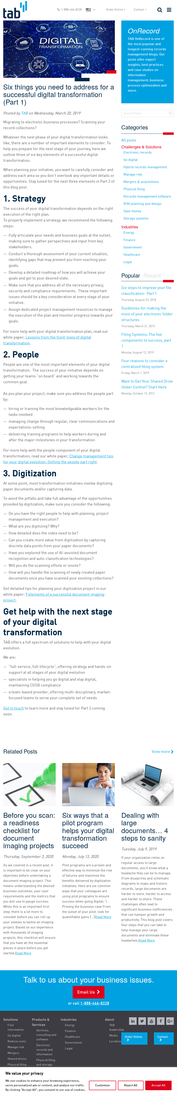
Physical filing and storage (45, 1062)
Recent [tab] (152, 275)
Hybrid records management (145, 167)
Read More (23, 953)
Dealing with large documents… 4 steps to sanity (144, 826)
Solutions (10, 1020)
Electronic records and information (44, 1050)
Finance (129, 240)
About (109, 1020)
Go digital (130, 160)
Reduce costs (17, 1041)
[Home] (22, 9)
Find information (16, 1027)
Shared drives (17, 1058)
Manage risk (132, 174)
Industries (69, 1020)
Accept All (158, 1085)
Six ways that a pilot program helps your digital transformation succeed (88, 830)
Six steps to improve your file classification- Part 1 (146, 293)
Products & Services (41, 1022)
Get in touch (13, 708)
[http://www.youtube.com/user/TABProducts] (151, 1021)
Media (113, 1035)
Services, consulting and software (46, 1035)
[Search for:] (147, 113)
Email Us (86, 992)
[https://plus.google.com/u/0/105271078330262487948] (170, 1021)
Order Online (114, 9)
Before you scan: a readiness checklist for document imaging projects (29, 830)
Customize (102, 1085)
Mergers (13, 1053)
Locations (116, 1041)
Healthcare (131, 255)
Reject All (130, 1085)
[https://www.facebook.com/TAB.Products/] (160, 1021)
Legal (127, 262)
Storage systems (136, 218)
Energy (128, 233)
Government (132, 247)
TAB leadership (116, 1027)
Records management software (147, 196)
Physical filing (134, 189)
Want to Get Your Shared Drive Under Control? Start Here (147, 387)
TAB (24, 113)
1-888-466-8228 (71, 9)
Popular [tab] (130, 275)
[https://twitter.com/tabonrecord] (142, 1021)
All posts (128, 140)
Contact (139, 9)
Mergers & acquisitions (141, 182)
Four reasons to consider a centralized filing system (144, 367)
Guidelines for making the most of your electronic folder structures (147, 317)
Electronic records (137, 152)
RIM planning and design (142, 204)
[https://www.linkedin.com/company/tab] (133, 1021)
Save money (132, 211)
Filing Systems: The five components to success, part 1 (146, 343)
